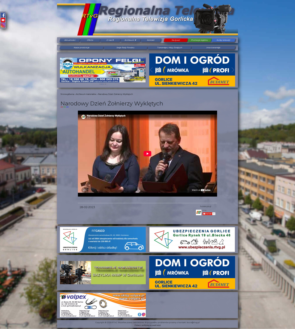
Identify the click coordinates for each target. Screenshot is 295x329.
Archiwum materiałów (86, 94)
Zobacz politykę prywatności (147, 325)
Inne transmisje (213, 47)
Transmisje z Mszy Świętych (169, 47)
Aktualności (70, 40)
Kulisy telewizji (223, 40)
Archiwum (129, 40)
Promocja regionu (199, 40)
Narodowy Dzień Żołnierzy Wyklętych (115, 94)
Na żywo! (175, 40)
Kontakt (151, 40)
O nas (109, 40)
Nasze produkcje (82, 47)
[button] (100, 84)
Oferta (90, 40)
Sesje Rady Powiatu (125, 47)
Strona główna (67, 94)
